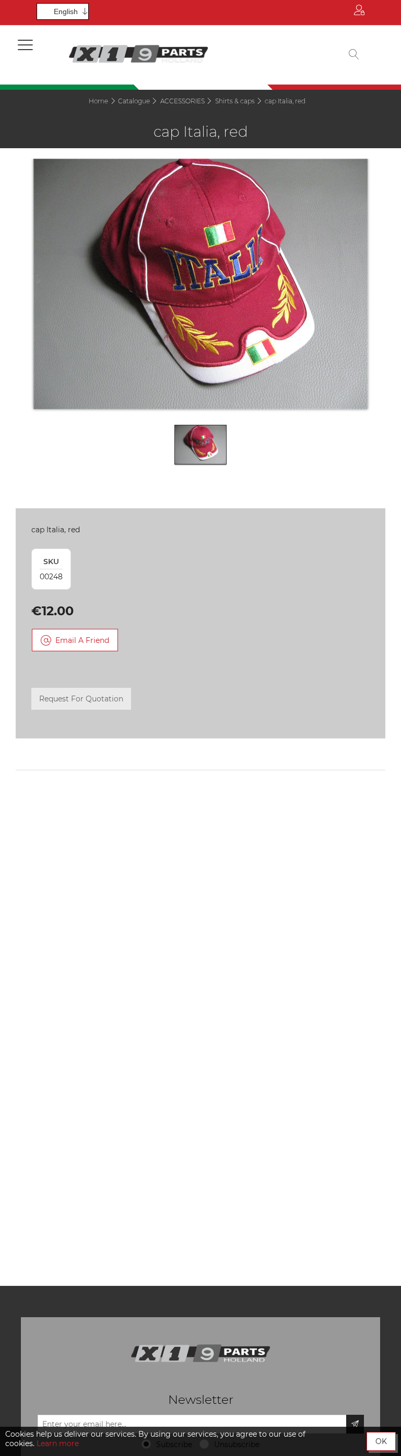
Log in (359, 12)
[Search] (354, 55)
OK (381, 1441)
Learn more (58, 1443)
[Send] (355, 1424)
